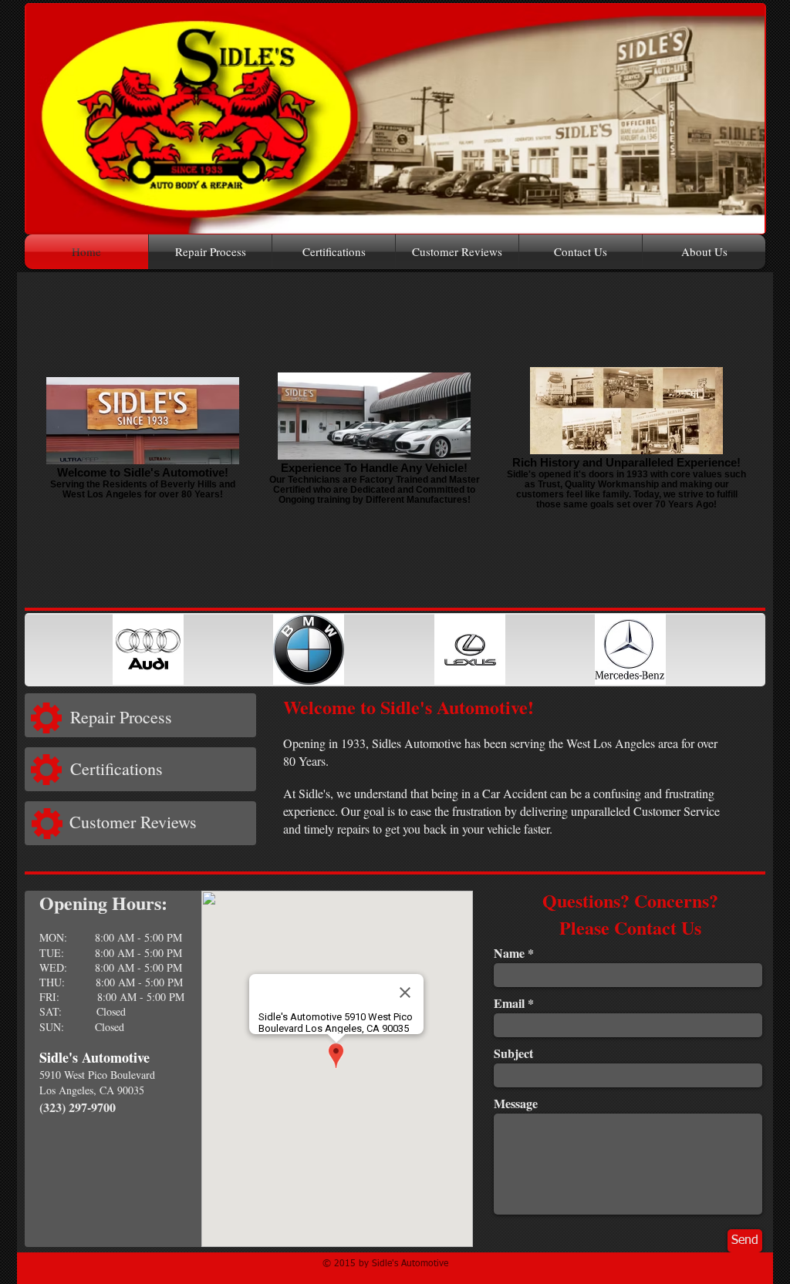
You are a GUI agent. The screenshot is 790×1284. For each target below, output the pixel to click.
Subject (513, 1053)
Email (509, 1003)
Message (516, 1103)
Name (509, 953)
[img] (147, 649)
